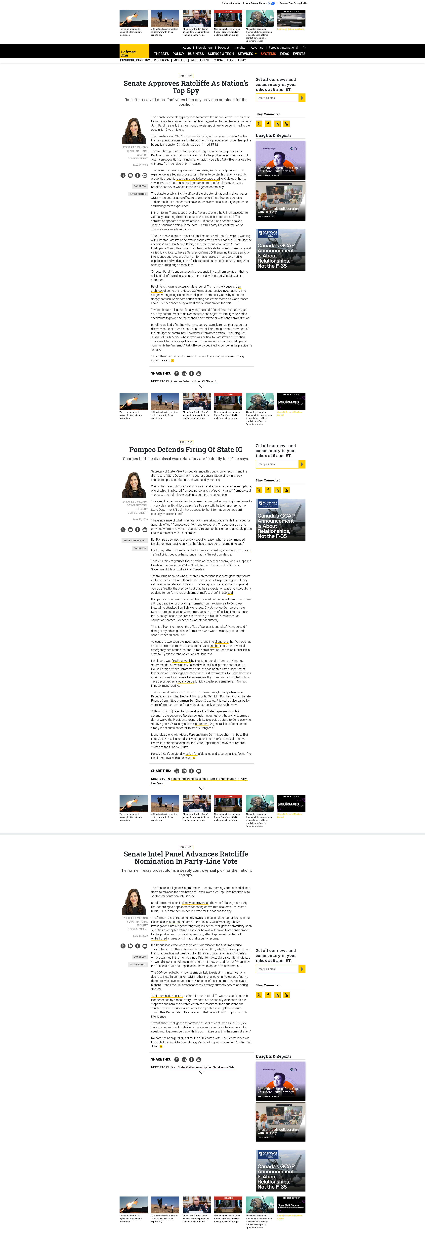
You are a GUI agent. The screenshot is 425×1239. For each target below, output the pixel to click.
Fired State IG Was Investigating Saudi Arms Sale (203, 1067)
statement (202, 724)
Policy (178, 54)
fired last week (181, 660)
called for (191, 753)
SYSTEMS (268, 54)
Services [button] (246, 54)
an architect (173, 922)
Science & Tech (221, 54)
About (187, 47)
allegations (222, 641)
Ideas (284, 54)
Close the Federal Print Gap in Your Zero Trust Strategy (279, 169)
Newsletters (204, 47)
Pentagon (161, 60)
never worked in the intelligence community (196, 187)
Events (299, 54)
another (214, 645)
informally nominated (184, 155)
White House (200, 60)
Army (242, 60)
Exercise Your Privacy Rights (293, 3)
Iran (230, 60)
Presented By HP (266, 216)
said (247, 550)
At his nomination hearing (188, 299)
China (218, 60)
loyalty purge (185, 681)
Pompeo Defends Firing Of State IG (193, 381)
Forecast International (283, 47)
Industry (143, 60)
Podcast (223, 47)
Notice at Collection (231, 3)
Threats (161, 54)
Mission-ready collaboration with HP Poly (278, 210)
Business (196, 54)
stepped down (240, 949)
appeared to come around (182, 221)
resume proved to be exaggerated (198, 178)
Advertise (257, 47)
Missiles (179, 60)
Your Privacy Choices (256, 3)
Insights (240, 47)
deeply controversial (195, 902)
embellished (159, 938)
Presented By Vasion (268, 175)
